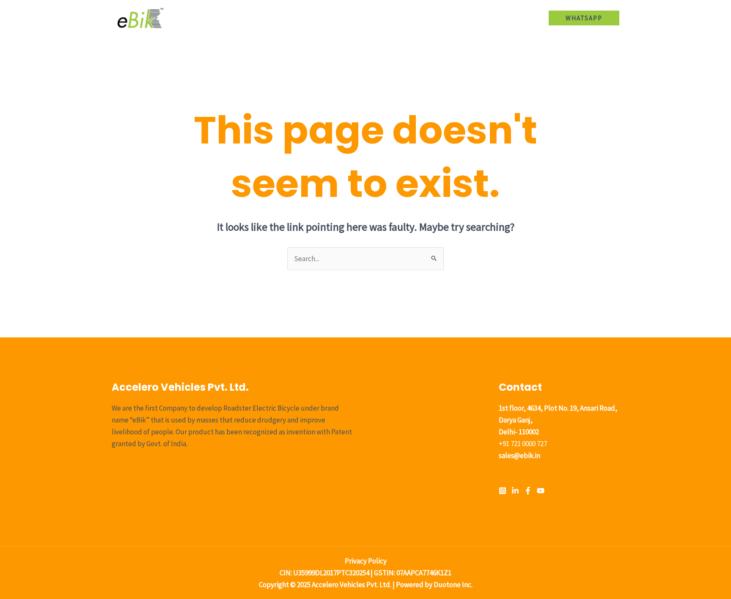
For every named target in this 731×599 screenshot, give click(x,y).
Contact (521, 17)
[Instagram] (502, 490)
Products (379, 17)
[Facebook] (528, 490)
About (340, 17)
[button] (397, 18)
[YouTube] (540, 490)
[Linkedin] (515, 490)
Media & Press (473, 17)
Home (307, 17)
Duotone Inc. (453, 584)
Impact (427, 17)
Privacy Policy (366, 561)
